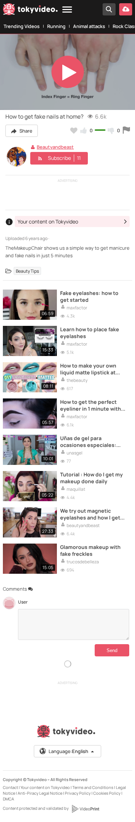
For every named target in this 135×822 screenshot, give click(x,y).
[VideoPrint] (85, 808)
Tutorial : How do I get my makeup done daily (91, 478)
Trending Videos (22, 26)
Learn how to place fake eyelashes (89, 333)
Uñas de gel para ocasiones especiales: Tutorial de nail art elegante (88, 441)
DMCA (8, 799)
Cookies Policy (107, 793)
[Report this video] (126, 130)
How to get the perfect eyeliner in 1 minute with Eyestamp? (90, 405)
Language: (68, 751)
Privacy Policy (78, 793)
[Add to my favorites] (73, 130)
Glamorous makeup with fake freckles (90, 550)
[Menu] (67, 10)
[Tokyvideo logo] (30, 10)
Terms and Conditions (92, 787)
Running (56, 26)
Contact (10, 787)
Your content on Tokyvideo (45, 787)
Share (25, 131)
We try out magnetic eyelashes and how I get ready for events (90, 514)
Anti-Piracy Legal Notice (40, 793)
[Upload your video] (125, 9)
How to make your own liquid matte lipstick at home (88, 369)
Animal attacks (89, 26)
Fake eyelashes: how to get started (89, 296)
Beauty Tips (27, 271)
